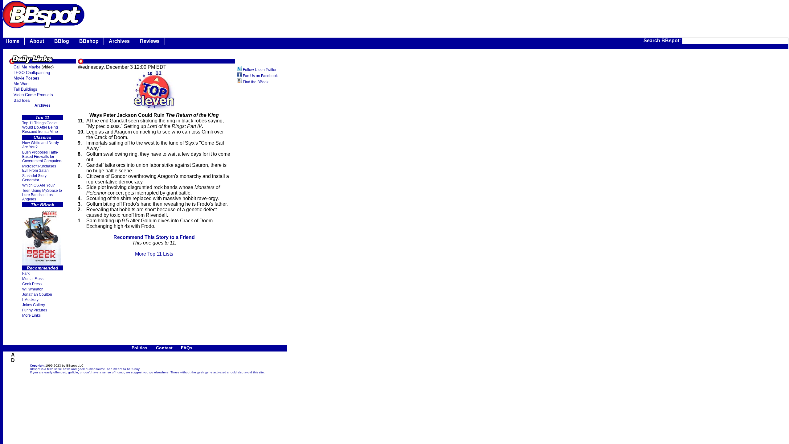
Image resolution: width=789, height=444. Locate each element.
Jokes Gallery (33, 305)
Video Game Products (33, 94)
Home (12, 41)
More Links (31, 315)
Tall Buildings (25, 89)
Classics (42, 137)
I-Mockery (30, 300)
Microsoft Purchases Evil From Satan (39, 168)
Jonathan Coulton (37, 294)
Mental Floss (32, 279)
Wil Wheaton (32, 289)
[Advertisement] (198, 14)
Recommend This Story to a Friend (154, 237)
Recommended (42, 267)
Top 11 (42, 117)
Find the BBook (255, 82)
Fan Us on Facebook (260, 76)
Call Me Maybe (27, 67)
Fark (26, 273)
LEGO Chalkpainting (32, 72)
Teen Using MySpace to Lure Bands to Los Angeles (42, 194)
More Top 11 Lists (154, 254)
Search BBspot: (663, 40)
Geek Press (32, 284)
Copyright (37, 365)
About (37, 41)
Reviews (150, 41)
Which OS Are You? (38, 185)
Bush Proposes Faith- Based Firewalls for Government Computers (42, 156)
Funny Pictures (34, 310)
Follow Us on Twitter (259, 70)
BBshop (89, 41)
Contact (164, 347)
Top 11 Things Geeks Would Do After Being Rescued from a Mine (40, 127)
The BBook (42, 204)
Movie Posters (26, 78)
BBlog (61, 41)
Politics (139, 347)
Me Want (22, 83)
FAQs (186, 347)
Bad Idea (22, 100)
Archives (119, 41)
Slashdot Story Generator (34, 178)
